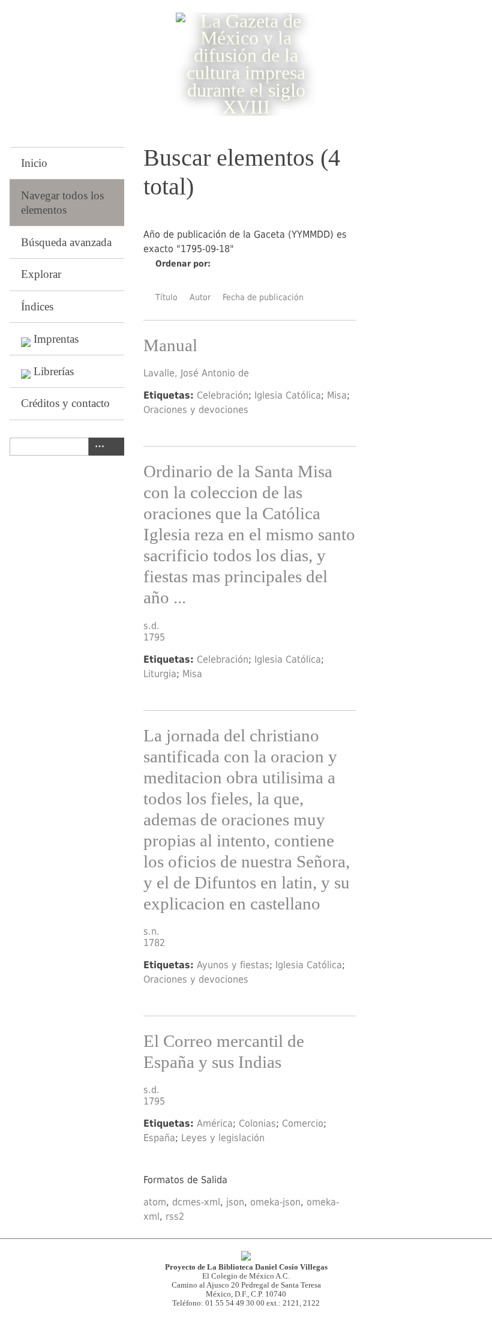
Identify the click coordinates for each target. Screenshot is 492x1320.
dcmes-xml (196, 1202)
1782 (154, 942)
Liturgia (159, 674)
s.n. (151, 931)
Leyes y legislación (223, 1138)
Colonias (257, 1123)
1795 (154, 637)
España (159, 1138)
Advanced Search (97, 447)
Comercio (302, 1123)
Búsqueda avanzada (66, 242)
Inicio (34, 163)
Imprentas (56, 339)
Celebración (222, 395)
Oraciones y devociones (195, 409)
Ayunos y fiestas (233, 965)
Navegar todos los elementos (62, 202)
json (235, 1202)
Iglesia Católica (287, 395)
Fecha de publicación (263, 297)
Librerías (54, 371)
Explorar (41, 274)
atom (154, 1202)
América (215, 1123)
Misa (337, 395)
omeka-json (275, 1202)
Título (166, 297)
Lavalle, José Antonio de (196, 373)
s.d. (151, 625)
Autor (200, 297)
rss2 (175, 1216)
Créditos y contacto (65, 403)
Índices (37, 306)
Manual (170, 345)
